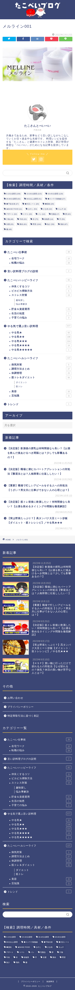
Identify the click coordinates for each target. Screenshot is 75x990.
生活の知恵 (40, 313)
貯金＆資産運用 (41, 309)
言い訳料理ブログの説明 (38, 271)
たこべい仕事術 (39, 252)
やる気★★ (41, 336)
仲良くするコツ (41, 286)
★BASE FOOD (14, 209)
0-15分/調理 (13, 194)
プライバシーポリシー (21, 707)
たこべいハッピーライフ (39, 280)
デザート (11, 214)
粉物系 (48, 219)
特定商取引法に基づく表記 (23, 716)
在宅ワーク (41, 258)
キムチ (62, 209)
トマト (27, 214)
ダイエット (21, 382)
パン (41, 214)
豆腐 (9, 224)
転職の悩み (41, 262)
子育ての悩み (40, 317)
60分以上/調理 (34, 199)
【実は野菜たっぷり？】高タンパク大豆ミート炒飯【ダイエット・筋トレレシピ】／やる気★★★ (38, 520)
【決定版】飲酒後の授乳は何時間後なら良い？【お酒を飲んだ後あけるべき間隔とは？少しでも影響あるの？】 (39, 453)
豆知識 (41, 395)
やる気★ (41, 332)
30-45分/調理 (55, 194)
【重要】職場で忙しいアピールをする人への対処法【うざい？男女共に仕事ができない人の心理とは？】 (39, 487)
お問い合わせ (15, 698)
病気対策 (40, 364)
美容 (41, 391)
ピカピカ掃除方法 (40, 291)
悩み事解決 (21, 304)
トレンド (38, 404)
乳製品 (55, 214)
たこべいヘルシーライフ (39, 358)
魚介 (50, 224)
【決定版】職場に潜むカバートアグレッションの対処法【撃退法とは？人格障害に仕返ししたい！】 (39, 471)
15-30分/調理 (34, 194)
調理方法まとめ (41, 369)
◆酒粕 (49, 204)
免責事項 (50, 981)
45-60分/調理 (13, 199)
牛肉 (23, 219)
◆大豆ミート (32, 204)
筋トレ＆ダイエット (41, 377)
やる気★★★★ (41, 345)
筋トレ (19, 386)
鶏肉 (64, 224)
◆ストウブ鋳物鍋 (56, 199)
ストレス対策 (41, 295)
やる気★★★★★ (40, 349)
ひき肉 (47, 209)
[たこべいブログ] (37, 15)
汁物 (9, 219)
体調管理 (41, 373)
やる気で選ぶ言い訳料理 (39, 326)
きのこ (32, 209)
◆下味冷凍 (12, 204)
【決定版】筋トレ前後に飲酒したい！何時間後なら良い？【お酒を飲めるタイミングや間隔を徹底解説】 (39, 504)
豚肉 (23, 224)
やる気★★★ (41, 341)
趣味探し (20, 300)
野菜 (37, 224)
